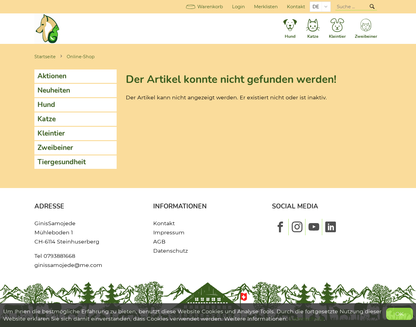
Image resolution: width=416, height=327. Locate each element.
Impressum (169, 232)
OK (399, 314)
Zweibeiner (55, 147)
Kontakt (296, 6)
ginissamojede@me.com (68, 265)
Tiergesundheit (61, 162)
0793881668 (59, 256)
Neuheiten (53, 90)
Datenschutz (170, 250)
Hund (46, 104)
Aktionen (51, 76)
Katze (46, 119)
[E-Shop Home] (47, 28)
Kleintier (51, 133)
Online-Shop (81, 56)
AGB (159, 241)
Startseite (45, 56)
